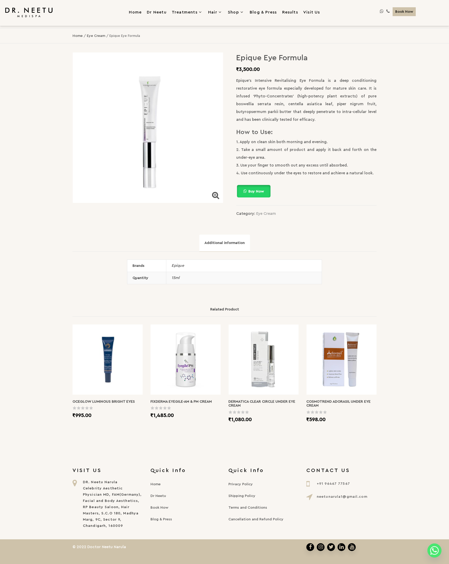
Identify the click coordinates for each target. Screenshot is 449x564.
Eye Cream (96, 36)
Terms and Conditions (247, 507)
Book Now (404, 12)
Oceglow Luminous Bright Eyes (103, 401)
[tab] (224, 243)
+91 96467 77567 (333, 484)
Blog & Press (161, 519)
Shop (233, 12)
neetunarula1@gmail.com (342, 497)
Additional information (224, 243)
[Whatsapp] (434, 550)
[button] (306, 191)
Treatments (184, 12)
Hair (212, 12)
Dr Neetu (158, 496)
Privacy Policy (240, 484)
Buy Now (256, 191)
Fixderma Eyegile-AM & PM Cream (181, 401)
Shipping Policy (241, 496)
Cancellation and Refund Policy (255, 519)
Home (77, 36)
